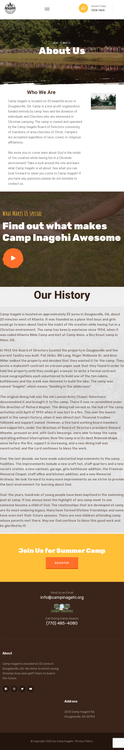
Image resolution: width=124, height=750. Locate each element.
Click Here (98, 10)
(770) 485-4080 (62, 623)
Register (62, 563)
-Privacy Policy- (83, 741)
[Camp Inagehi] (10, 7)
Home (57, 43)
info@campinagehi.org (62, 597)
